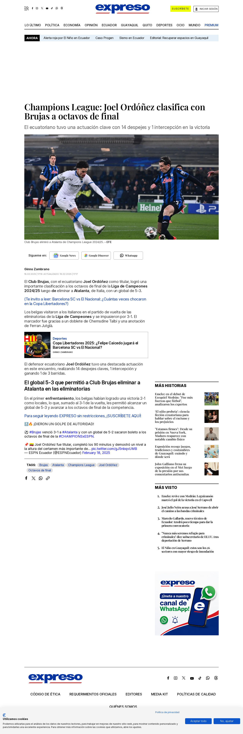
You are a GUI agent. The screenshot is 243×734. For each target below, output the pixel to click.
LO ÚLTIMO (33, 25)
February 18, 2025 (96, 453)
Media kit (159, 694)
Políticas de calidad (196, 694)
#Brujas (35, 432)
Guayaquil (129, 25)
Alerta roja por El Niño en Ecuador (66, 38)
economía (72, 25)
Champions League (81, 465)
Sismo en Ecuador (131, 38)
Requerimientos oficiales (93, 694)
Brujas (43, 465)
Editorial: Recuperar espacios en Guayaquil (179, 38)
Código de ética (45, 694)
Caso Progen (104, 38)
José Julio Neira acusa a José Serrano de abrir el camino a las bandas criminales (190, 509)
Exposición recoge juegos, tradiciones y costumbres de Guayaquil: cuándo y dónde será (173, 451)
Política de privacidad (167, 712)
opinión (91, 25)
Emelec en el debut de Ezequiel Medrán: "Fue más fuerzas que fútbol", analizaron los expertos (174, 399)
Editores (134, 694)
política (52, 25)
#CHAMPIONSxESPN (76, 436)
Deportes (164, 25)
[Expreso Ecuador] (55, 682)
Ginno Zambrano (36, 269)
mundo (194, 25)
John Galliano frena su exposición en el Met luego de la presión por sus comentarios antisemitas (173, 469)
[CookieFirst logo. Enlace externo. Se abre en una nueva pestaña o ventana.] (4, 715)
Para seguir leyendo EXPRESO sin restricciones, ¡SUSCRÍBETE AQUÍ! (82, 416)
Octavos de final (39, 470)
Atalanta (58, 465)
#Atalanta (69, 432)
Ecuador (109, 25)
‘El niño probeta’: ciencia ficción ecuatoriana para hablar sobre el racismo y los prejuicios (172, 416)
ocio (181, 25)
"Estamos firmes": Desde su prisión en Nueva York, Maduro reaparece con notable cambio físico (173, 434)
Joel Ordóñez (108, 465)
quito (147, 25)
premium (211, 25)
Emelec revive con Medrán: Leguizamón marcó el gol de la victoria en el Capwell (187, 498)
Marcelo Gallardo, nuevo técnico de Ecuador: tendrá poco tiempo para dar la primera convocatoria (187, 521)
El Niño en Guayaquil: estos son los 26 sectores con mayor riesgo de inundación (188, 549)
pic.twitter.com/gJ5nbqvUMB (114, 449)
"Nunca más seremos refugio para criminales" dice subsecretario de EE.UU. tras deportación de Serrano (190, 536)
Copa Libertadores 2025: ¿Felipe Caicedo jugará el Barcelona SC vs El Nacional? (95, 345)
